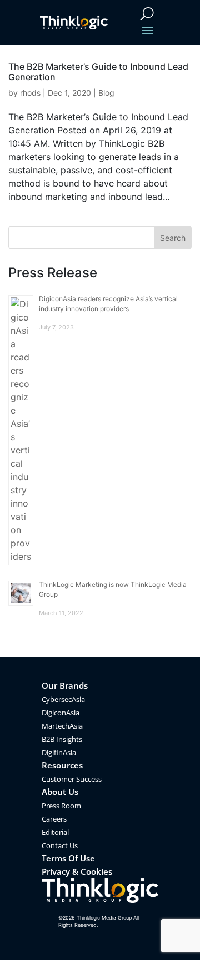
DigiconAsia (60, 713)
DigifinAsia (59, 752)
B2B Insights (62, 739)
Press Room (61, 806)
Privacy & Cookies (77, 871)
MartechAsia (62, 726)
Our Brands (65, 685)
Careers (54, 819)
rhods (30, 92)
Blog (106, 92)
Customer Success (72, 779)
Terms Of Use (68, 858)
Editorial (55, 832)
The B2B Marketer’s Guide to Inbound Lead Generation (98, 71)
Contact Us (60, 845)
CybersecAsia (63, 699)
